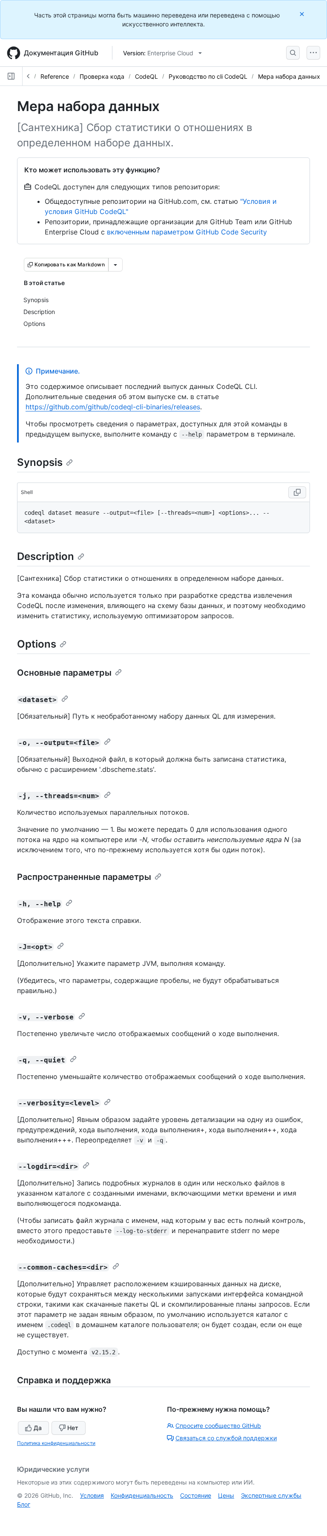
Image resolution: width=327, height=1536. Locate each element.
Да (38, 1427)
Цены (226, 1495)
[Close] (303, 14)
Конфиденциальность (142, 1495)
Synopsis (40, 462)
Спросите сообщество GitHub (218, 1425)
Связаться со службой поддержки (226, 1438)
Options (36, 644)
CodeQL (146, 76)
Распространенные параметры (84, 877)
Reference (54, 76)
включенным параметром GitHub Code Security (187, 232)
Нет (72, 1427)
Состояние (195, 1495)
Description (45, 556)
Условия (92, 1495)
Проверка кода (102, 76)
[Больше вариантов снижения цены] (115, 264)
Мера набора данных (289, 76)
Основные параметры (64, 673)
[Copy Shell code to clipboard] (297, 492)
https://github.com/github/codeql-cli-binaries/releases (113, 407)
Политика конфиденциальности (56, 1443)
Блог (23, 1504)
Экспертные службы (271, 1495)
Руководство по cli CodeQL (208, 76)
